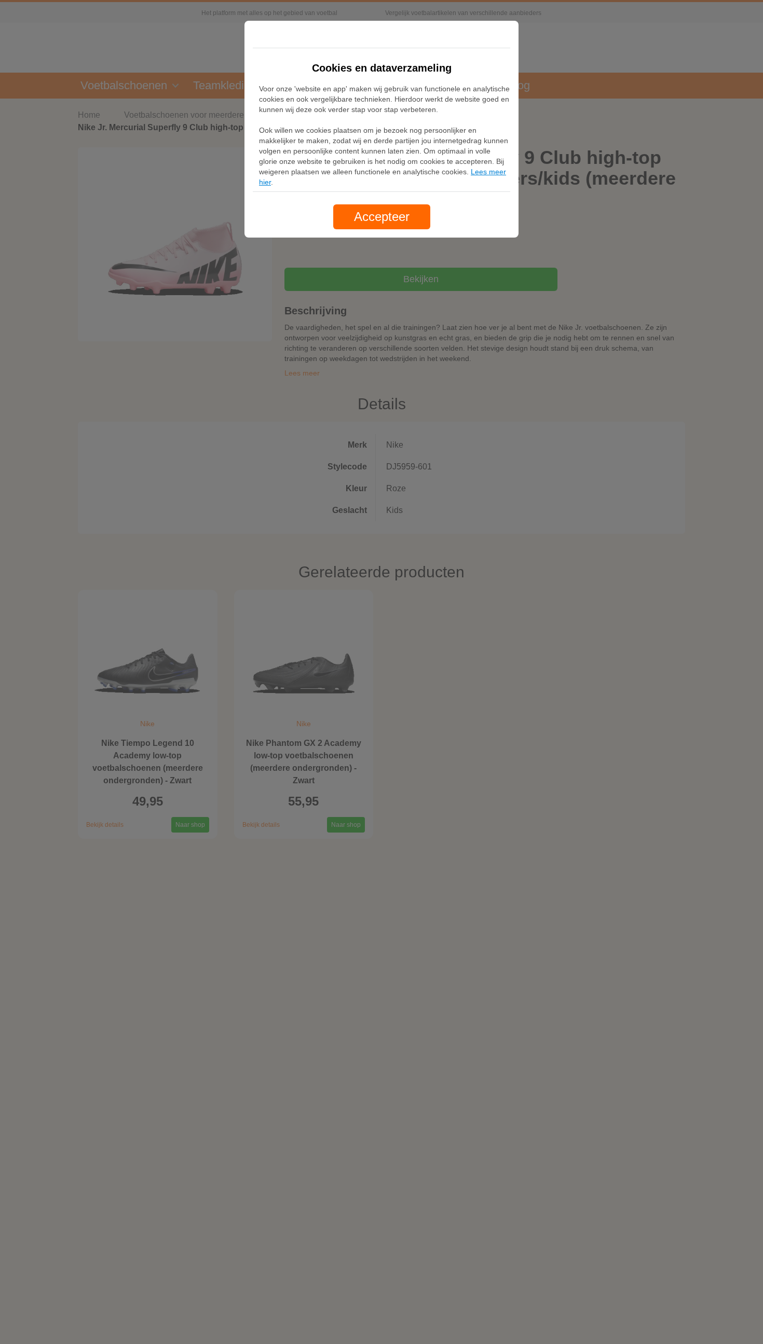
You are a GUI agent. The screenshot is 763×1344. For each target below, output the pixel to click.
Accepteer (382, 217)
